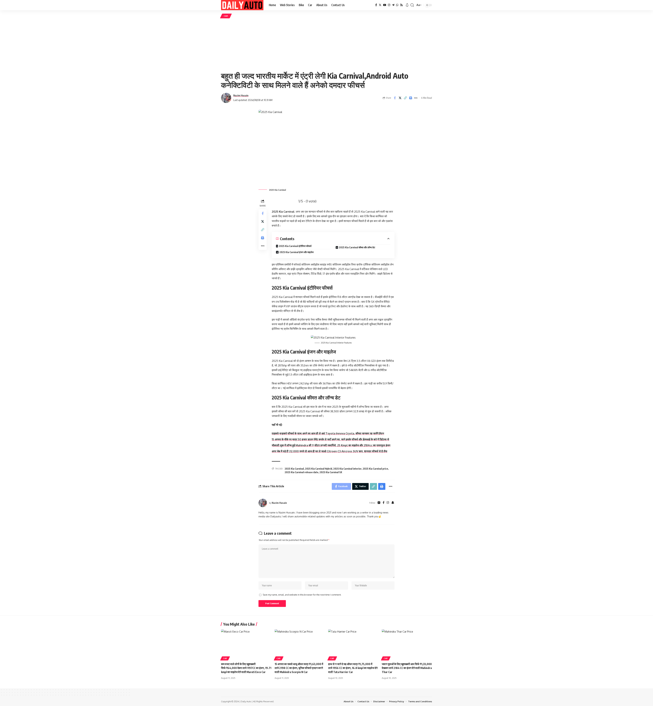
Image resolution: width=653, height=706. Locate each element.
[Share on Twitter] (400, 98)
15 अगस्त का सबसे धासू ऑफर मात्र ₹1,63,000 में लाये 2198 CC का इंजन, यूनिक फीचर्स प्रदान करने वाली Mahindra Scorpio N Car (299, 668)
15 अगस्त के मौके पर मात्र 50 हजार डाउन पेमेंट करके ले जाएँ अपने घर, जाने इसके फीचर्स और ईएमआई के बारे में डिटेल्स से (330, 439)
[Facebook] (376, 5)
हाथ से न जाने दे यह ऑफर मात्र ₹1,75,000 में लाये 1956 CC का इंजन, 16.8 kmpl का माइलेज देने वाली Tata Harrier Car (353, 668)
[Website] (379, 502)
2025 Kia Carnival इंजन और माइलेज (296, 252)
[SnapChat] (393, 502)
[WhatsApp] (397, 5)
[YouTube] (384, 5)
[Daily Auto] (242, 5)
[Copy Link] (405, 98)
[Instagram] (389, 5)
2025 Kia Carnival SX (331, 472)
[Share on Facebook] (394, 98)
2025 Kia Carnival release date (301, 472)
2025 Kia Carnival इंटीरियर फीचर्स (295, 246)
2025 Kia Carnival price (375, 468)
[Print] (410, 98)
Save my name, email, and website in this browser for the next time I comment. (302, 594)
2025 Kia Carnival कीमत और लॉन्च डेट (357, 247)
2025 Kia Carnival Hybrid (318, 468)
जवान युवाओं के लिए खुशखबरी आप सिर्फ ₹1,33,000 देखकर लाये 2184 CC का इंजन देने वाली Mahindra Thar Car (407, 668)
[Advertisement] (326, 44)
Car (226, 16)
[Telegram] (393, 5)
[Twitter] (380, 5)
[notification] (407, 5)
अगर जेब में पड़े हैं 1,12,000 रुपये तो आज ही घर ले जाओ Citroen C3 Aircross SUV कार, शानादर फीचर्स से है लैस (329, 451)
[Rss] (401, 5)
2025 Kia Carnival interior (347, 468)
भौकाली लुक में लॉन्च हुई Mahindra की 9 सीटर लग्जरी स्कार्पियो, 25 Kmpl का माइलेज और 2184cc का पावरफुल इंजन (331, 445)
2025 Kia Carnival (294, 468)
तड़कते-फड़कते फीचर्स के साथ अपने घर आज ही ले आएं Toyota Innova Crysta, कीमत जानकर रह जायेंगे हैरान (328, 433)
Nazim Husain (240, 95)
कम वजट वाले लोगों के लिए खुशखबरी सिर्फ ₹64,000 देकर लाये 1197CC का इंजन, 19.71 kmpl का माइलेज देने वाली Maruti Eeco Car (246, 668)
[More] (415, 98)
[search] (412, 5)
